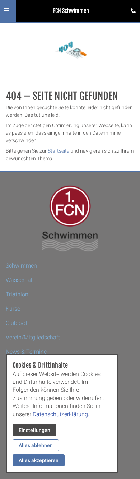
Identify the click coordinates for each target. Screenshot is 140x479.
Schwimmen (21, 265)
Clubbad (16, 323)
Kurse (13, 308)
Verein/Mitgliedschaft (33, 337)
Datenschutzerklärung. (61, 414)
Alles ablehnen (36, 445)
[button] (6, 10)
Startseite (58, 151)
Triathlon (17, 294)
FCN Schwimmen (71, 10)
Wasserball (20, 279)
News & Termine (26, 351)
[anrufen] (133, 11)
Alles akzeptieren (39, 460)
